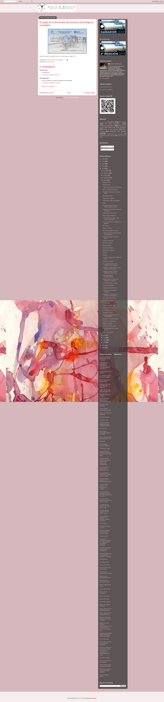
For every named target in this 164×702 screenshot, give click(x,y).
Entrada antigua (89, 93)
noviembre (106, 173)
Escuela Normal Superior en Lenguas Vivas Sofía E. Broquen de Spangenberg (105, 461)
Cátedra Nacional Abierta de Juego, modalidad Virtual (104, 424)
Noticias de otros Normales (111, 129)
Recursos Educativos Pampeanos (106, 661)
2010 (103, 168)
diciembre (106, 170)
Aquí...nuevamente (108, 332)
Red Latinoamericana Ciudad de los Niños (105, 665)
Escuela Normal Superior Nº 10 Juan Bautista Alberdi (105, 474)
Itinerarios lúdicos (104, 562)
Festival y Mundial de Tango (110, 230)
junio (104, 337)
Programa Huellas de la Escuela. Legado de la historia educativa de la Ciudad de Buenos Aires (105, 651)
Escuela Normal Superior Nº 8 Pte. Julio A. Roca (105, 512)
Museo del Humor (104, 596)
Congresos (110, 122)
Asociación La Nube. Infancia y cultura (105, 376)
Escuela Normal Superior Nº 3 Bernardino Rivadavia (105, 480)
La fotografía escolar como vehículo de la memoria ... (111, 264)
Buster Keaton (107, 182)
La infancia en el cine (108, 310)
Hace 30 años (106, 184)
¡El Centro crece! (107, 243)
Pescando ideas (104, 639)
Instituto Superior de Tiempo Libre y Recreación (105, 549)
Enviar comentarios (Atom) (71, 97)
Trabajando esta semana (115, 134)
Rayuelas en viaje (105, 657)
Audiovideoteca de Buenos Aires (105, 380)
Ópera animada (107, 245)
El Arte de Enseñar (108, 261)
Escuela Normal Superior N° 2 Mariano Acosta (104, 468)
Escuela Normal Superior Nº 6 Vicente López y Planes (106, 500)
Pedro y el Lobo (107, 228)
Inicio (69, 93)
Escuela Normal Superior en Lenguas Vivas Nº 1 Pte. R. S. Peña (106, 453)
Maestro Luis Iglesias (109, 250)
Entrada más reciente (46, 93)
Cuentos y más (104, 420)
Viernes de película (108, 240)
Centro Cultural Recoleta (104, 405)
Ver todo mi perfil (104, 78)
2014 (103, 159)
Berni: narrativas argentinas (110, 189)
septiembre (106, 178)
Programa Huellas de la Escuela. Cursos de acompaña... (112, 268)
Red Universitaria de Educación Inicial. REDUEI (105, 670)
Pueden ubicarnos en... (106, 87)
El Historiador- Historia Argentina (104, 444)
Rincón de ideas (49, 61)
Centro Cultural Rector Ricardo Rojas (105, 409)
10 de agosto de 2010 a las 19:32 (51, 82)
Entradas (104, 146)
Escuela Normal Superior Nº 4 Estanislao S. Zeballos (104, 487)
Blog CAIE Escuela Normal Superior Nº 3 (105, 390)
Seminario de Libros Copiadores (111, 200)
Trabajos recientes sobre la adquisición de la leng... (110, 272)
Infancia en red (104, 536)
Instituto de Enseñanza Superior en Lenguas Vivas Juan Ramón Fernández (105, 542)
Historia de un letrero (108, 300)
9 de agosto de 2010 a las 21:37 (51, 74)
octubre (105, 175)
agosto (105, 180)
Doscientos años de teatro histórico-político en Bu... (110, 206)
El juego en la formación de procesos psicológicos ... (110, 294)
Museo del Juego (104, 599)
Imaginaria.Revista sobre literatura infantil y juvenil (105, 532)
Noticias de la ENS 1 (107, 125)
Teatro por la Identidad (109, 321)
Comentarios (105, 149)
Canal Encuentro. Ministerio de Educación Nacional (105, 400)
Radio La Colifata (107, 323)
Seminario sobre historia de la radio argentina (111, 315)
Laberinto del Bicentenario (110, 288)
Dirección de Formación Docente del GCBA (105, 433)
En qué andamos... (113, 124)
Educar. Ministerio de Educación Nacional (105, 437)
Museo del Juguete (105, 601)
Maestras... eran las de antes (111, 318)
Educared (102, 441)
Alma (104, 203)
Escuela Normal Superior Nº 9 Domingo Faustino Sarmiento (105, 518)
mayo (105, 340)
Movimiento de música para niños (105, 581)
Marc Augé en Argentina (109, 215)
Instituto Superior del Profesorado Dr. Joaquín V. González (105, 555)
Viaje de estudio (122, 135)
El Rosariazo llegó (105, 448)
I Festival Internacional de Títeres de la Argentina (112, 233)
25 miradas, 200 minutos (109, 298)
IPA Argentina (103, 559)
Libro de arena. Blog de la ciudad (105, 568)
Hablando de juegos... (109, 307)
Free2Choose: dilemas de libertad (112, 187)
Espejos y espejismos (109, 305)
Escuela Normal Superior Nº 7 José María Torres (105, 506)
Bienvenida (102, 122)
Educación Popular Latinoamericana (108, 276)
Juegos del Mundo (105, 565)
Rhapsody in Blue (107, 196)
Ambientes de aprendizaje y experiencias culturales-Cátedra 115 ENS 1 (105, 365)
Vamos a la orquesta (108, 198)
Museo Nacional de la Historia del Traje (106, 609)
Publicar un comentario (48, 86)
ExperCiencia (103, 523)
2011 (103, 166)
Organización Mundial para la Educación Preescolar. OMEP (106, 635)
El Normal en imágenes (106, 89)
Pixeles (105, 252)
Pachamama (106, 303)
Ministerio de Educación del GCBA (105, 572)
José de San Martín (108, 248)
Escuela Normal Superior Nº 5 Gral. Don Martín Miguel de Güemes (106, 494)
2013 (103, 161)
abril (104, 342)
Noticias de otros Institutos (116, 127)
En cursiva (106, 225)
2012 (103, 164)
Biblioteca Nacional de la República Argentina (105, 386)
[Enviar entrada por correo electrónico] (67, 60)
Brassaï (105, 255)
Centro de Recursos (116, 64)
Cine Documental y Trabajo (110, 283)
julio (104, 335)
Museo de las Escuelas (103, 592)
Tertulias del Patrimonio (109, 326)
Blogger (94, 698)
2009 (103, 345)
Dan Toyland (103, 428)
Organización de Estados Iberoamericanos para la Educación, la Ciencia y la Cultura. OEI (106, 626)
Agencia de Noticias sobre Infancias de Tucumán (105, 358)
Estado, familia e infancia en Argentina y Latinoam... (110, 279)
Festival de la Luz (108, 312)
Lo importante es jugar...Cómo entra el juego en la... (111, 218)
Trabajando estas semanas (107, 135)
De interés (122, 122)
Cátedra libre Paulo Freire (110, 213)
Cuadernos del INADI (108, 285)
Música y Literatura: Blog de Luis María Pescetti (105, 619)
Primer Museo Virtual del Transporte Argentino (105, 643)
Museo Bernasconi (105, 589)
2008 (103, 348)
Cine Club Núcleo (104, 417)
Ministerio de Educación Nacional (105, 577)
